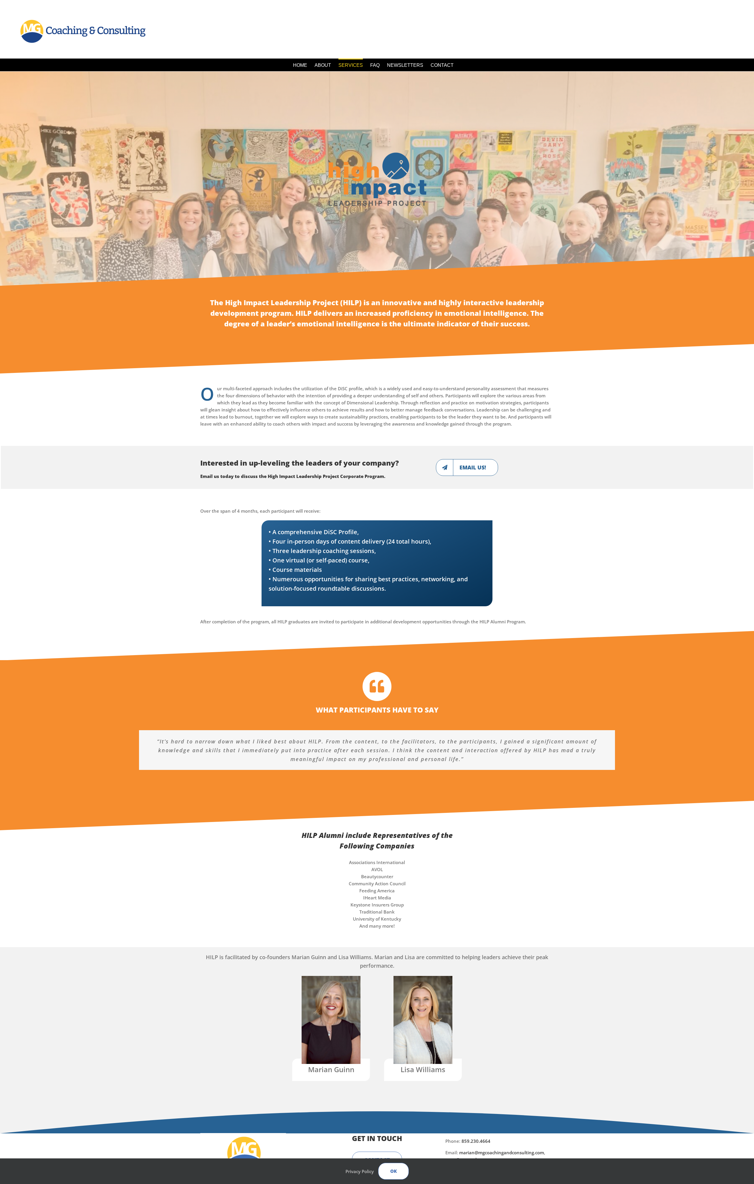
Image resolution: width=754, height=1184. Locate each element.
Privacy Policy (359, 1171)
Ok (393, 1171)
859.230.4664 (476, 1141)
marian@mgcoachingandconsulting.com (501, 1152)
